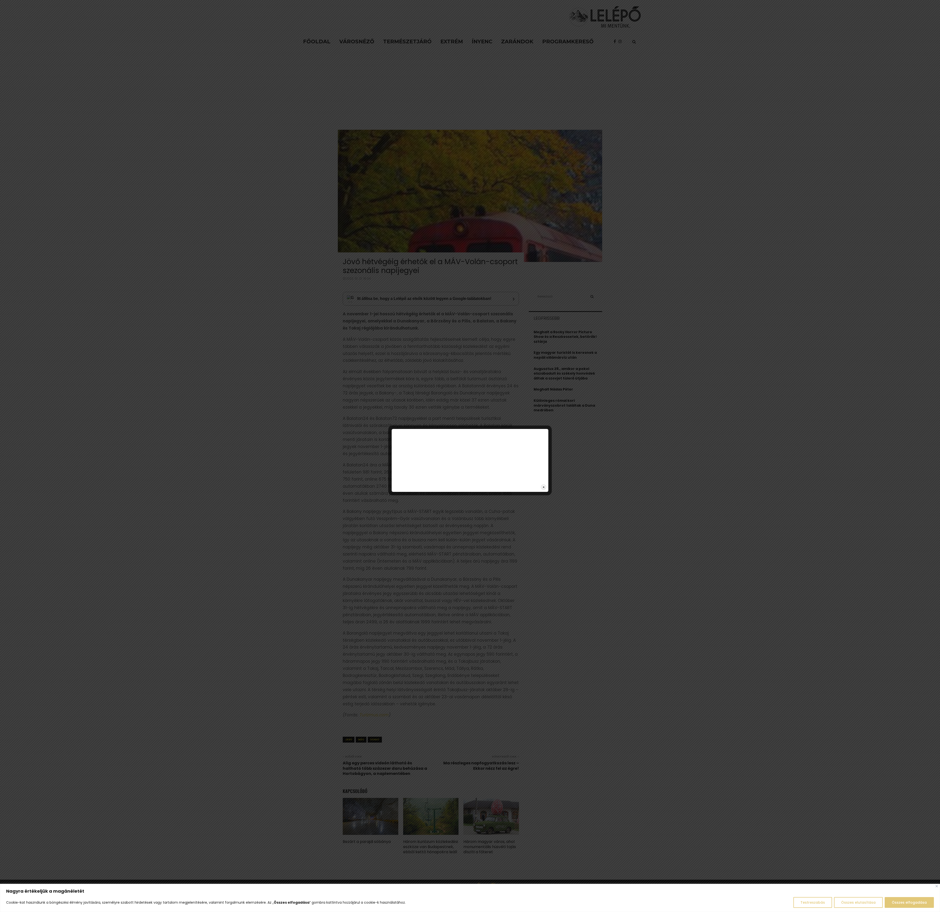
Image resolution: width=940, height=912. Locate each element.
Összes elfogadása (909, 902)
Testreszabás (812, 902)
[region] (470, 898)
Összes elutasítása (858, 902)
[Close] (937, 886)
